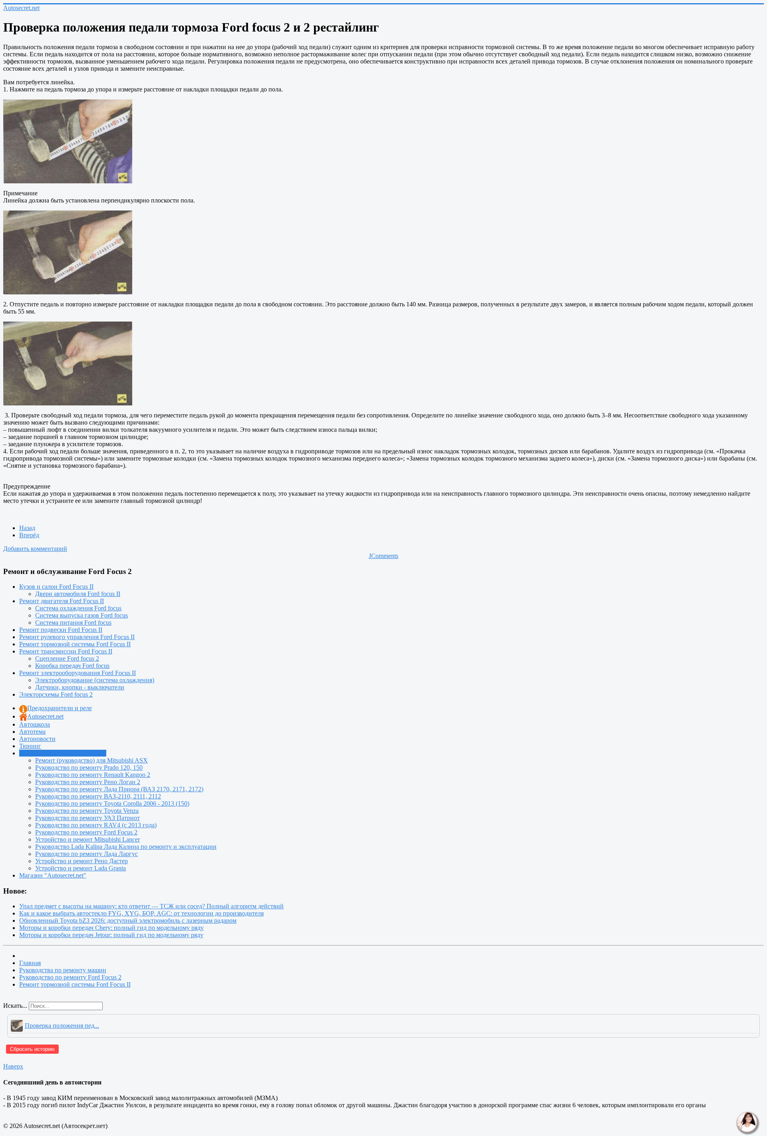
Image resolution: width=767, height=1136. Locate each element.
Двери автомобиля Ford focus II (77, 593)
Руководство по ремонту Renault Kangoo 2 (92, 774)
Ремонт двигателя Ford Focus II (61, 601)
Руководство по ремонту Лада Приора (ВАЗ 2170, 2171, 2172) (119, 789)
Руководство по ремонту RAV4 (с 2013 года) (96, 825)
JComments (383, 555)
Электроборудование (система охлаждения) (94, 680)
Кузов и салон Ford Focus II (56, 586)
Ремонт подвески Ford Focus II (60, 629)
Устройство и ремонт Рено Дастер (81, 861)
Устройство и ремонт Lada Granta (80, 868)
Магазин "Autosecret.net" (52, 875)
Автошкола (34, 724)
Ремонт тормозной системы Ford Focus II (75, 644)
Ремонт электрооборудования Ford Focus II (77, 672)
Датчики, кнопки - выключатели (79, 687)
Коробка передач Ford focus (72, 665)
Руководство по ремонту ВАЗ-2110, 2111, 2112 (98, 796)
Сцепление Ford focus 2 (67, 658)
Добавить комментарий (35, 548)
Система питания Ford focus (73, 622)
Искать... (15, 1005)
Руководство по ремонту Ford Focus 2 (86, 832)
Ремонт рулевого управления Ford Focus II (77, 637)
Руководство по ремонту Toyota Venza (87, 810)
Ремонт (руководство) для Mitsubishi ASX (91, 760)
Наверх (13, 1066)
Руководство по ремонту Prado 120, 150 (89, 767)
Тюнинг (30, 746)
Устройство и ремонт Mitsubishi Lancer (87, 839)
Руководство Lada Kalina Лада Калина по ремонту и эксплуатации (126, 846)
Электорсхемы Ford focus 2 (56, 694)
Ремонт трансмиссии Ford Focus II (65, 651)
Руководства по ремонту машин (62, 753)
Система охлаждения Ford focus (78, 608)
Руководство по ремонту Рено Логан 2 (87, 782)
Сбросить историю (32, 1049)
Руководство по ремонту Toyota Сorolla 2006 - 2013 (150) (112, 803)
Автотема (32, 731)
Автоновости (37, 738)
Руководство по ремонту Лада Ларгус (86, 853)
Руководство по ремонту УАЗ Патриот (87, 817)
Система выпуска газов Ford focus (81, 615)
